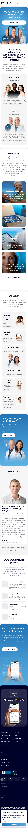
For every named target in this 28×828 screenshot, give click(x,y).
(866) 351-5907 (5, 810)
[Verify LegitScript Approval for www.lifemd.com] (14, 772)
